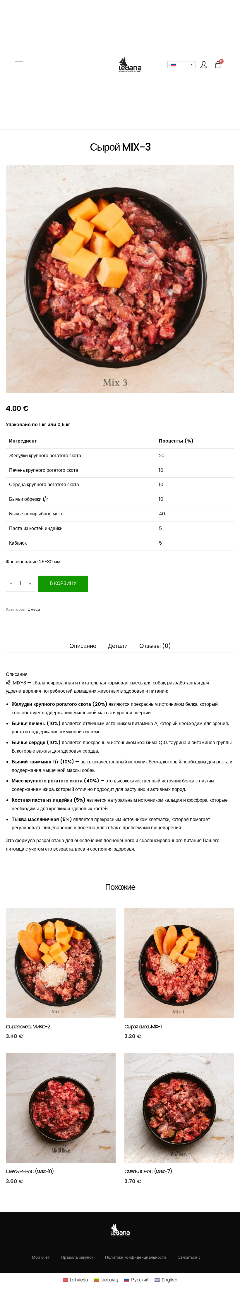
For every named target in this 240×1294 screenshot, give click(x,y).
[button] (19, 65)
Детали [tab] (118, 646)
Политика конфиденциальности (135, 1257)
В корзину (63, 583)
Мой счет (40, 1257)
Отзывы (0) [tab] (155, 646)
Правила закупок (77, 1257)
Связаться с (189, 1257)
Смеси (34, 609)
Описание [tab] (82, 646)
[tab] (17, 674)
